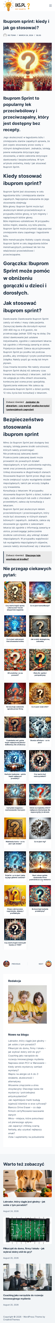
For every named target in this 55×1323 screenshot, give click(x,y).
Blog (38, 35)
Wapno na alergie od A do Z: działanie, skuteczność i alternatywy (23, 1078)
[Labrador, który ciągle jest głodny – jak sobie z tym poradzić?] (27, 1183)
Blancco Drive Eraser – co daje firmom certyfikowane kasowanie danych (26, 1111)
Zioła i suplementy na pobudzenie (26, 1137)
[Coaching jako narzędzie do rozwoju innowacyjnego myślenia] (27, 1277)
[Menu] (50, 5)
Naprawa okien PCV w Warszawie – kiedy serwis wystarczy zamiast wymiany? (27, 1067)
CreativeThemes (11, 1319)
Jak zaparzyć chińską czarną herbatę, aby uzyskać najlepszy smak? (25, 1129)
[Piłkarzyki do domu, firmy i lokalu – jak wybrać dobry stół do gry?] (27, 1230)
